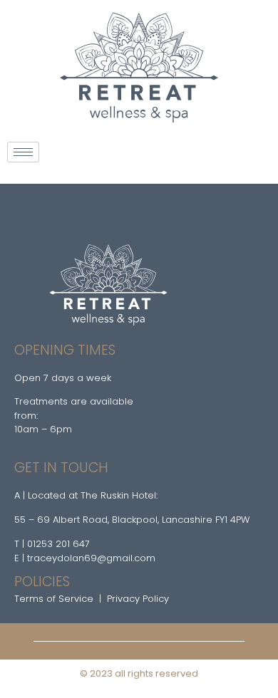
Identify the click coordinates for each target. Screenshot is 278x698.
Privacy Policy (138, 598)
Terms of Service (53, 598)
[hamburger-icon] (23, 152)
